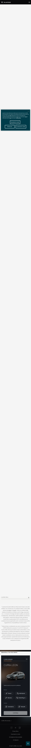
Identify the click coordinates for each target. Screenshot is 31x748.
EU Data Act (16, 740)
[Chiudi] (28, 111)
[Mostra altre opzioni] (28, 743)
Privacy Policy (15, 731)
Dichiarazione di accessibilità (15, 737)
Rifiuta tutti (9, 126)
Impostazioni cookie (15, 122)
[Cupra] (7, 2)
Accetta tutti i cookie (21, 126)
